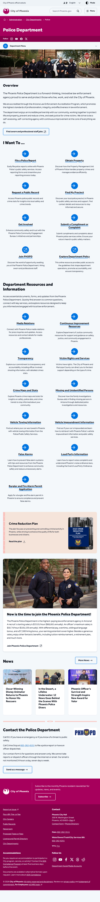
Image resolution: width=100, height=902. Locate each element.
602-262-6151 (27, 745)
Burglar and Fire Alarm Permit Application (25, 487)
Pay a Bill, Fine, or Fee (11, 814)
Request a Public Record (25, 192)
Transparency (25, 358)
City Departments (10, 843)
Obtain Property (74, 161)
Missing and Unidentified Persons (74, 390)
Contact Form (58, 823)
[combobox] (66, 11)
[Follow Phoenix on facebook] (66, 859)
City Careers (8, 819)
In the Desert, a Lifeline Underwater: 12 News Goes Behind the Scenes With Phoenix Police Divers (49, 698)
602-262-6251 (58, 840)
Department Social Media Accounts (67, 866)
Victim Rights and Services (74, 358)
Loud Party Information (74, 454)
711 (58, 846)
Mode (92, 2)
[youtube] (16, 38)
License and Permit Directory (15, 838)
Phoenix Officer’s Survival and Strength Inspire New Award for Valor (81, 695)
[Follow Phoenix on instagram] (54, 859)
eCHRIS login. (34, 884)
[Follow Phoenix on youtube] (60, 859)
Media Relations (26, 323)
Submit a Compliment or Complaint (74, 226)
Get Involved (25, 224)
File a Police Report (25, 161)
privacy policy (69, 881)
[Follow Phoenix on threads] (77, 859)
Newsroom (8, 829)
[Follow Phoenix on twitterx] (72, 859)
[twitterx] (26, 38)
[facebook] (21, 38)
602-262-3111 (63, 832)
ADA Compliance (33, 874)
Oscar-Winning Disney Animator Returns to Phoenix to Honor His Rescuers (17, 695)
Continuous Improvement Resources (74, 325)
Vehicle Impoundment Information (74, 422)
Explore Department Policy (74, 257)
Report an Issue (10, 809)
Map (71, 820)
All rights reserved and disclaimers (38, 881)
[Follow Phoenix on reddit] (83, 859)
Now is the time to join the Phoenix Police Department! (49, 614)
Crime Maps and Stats (25, 390)
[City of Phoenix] (16, 11)
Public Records (9, 824)
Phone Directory (72, 823)
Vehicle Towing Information (25, 422)
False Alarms (25, 454)
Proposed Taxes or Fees (13, 834)
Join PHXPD (25, 257)
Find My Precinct (74, 192)
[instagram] (11, 38)
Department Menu (18, 46)
